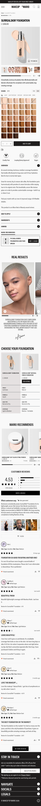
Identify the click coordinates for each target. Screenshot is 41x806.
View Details (26, 381)
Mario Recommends (8, 232)
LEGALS (5, 794)
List (38, 91)
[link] (6, 15)
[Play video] (38, 311)
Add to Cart (27, 143)
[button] (26, 452)
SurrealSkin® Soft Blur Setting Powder (14, 457)
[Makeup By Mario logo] (20, 7)
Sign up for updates (30, 771)
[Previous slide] (33, 316)
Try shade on (34, 61)
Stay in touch (10, 756)
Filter (22, 536)
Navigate (7, 784)
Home (2, 13)
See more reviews (20, 749)
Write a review (20, 493)
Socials (6, 789)
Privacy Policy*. (26, 775)
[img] (23, 500)
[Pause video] (5, 311)
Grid (34, 91)
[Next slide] (37, 316)
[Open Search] (34, 7)
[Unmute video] (8, 311)
